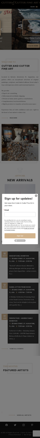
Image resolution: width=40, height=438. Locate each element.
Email (7, 210)
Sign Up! (20, 236)
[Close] (36, 195)
